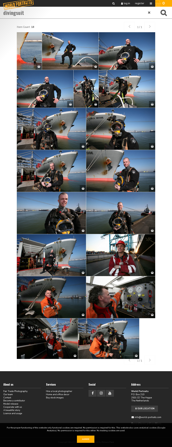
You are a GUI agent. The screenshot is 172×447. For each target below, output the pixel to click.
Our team (8, 394)
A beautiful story (11, 410)
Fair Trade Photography (15, 391)
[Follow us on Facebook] (93, 393)
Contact (7, 397)
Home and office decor (57, 394)
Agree (85, 439)
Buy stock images (55, 397)
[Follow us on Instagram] (101, 393)
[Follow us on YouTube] (110, 393)
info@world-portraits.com (148, 417)
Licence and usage (12, 413)
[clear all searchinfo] (149, 12)
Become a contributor (14, 400)
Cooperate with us (12, 407)
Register (139, 3)
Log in (127, 3)
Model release (10, 403)
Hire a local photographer (59, 391)
